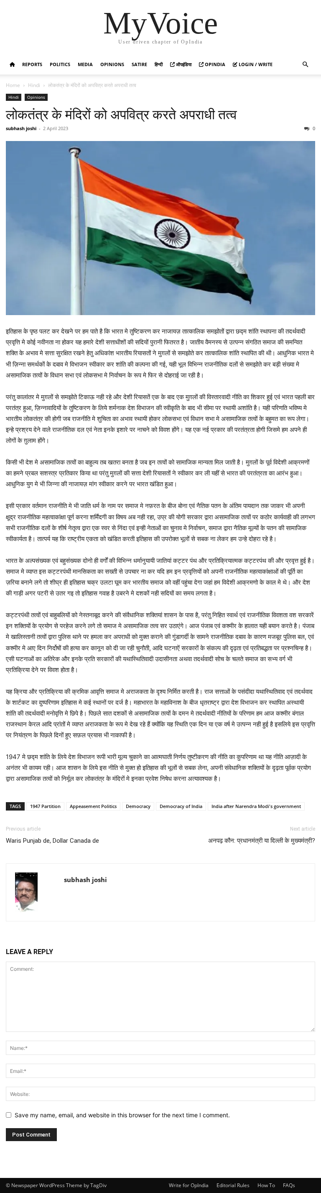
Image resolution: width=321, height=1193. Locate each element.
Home (13, 85)
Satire (139, 64)
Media (85, 64)
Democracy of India (181, 806)
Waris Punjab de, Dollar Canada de (52, 840)
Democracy (138, 806)
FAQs (289, 1185)
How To (266, 1185)
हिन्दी (159, 64)
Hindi (34, 85)
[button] (305, 65)
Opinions (112, 64)
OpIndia (214, 64)
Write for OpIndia (189, 1185)
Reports (32, 64)
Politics (60, 64)
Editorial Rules (233, 1185)
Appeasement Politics (93, 806)
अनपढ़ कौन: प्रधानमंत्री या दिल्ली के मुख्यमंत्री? (261, 840)
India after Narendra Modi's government (256, 806)
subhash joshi (21, 128)
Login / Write (255, 64)
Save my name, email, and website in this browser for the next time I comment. (122, 1115)
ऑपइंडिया (183, 64)
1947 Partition (45, 806)
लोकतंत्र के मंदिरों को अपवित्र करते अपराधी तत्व (121, 115)
